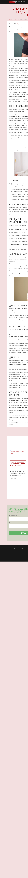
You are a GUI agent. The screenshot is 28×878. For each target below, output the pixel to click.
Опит (26, 548)
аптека (15, 548)
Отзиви (21, 548)
